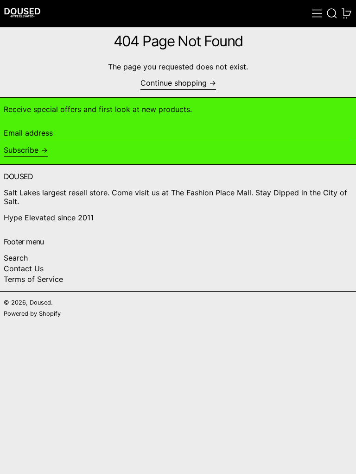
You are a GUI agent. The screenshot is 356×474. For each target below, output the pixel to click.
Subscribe (21, 150)
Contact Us (24, 268)
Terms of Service (33, 279)
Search (16, 257)
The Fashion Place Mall (211, 192)
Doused (40, 302)
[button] (331, 13)
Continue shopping (173, 83)
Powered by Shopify (32, 313)
